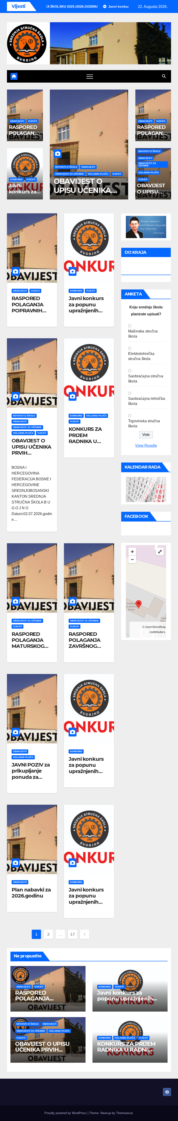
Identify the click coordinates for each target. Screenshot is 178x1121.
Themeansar (124, 1113)
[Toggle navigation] (89, 76)
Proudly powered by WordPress (66, 1113)
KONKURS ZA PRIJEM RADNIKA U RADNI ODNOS (86, 190)
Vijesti (32, 121)
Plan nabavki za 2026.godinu (31, 893)
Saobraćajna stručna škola (145, 378)
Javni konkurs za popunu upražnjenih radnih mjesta (86, 307)
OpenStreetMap (155, 627)
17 (72, 934)
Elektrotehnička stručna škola (141, 356)
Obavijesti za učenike (147, 164)
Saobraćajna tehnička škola (146, 401)
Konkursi (16, 179)
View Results (146, 445)
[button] (164, 76)
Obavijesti (17, 121)
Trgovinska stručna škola (144, 423)
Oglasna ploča (81, 174)
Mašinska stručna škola (143, 333)
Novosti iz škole (149, 151)
